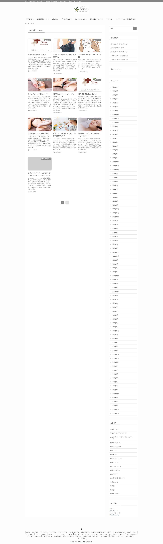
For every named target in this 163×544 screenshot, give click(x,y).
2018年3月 (115, 386)
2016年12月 (115, 409)
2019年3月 (115, 342)
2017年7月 (115, 397)
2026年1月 (115, 111)
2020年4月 (115, 315)
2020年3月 (115, 319)
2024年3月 (115, 197)
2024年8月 (115, 177)
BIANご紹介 (57, 536)
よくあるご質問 (87, 536)
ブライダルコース (47, 536)
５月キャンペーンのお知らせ (119, 59)
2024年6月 (115, 185)
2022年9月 (115, 260)
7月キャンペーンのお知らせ (118, 52)
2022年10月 (115, 256)
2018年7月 (115, 370)
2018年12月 (115, 354)
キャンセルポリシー (130, 536)
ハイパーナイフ (116, 466)
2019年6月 (115, 335)
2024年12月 (115, 162)
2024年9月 (115, 173)
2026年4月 (115, 99)
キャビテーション (132, 532)
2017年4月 (115, 401)
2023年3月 (115, 244)
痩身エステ (115, 482)
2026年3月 (115, 103)
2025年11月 (115, 118)
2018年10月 (115, 362)
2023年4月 (115, 240)
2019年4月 (115, 339)
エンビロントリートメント (81, 534)
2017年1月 (115, 405)
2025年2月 (115, 154)
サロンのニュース (117, 458)
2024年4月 (115, 193)
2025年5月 (115, 142)
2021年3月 (115, 287)
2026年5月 (115, 95)
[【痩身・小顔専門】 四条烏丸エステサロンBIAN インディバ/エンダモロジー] (81, 9)
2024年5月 (115, 189)
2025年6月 (115, 138)
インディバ (115, 429)
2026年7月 (115, 87)
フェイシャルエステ (41, 534)
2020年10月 (115, 291)
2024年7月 (115, 181)
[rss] (81, 529)
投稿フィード (114, 511)
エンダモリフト (116, 443)
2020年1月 (115, 327)
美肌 (113, 490)
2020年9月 (115, 295)
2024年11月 (115, 166)
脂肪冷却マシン (116, 494)
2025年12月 (115, 114)
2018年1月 (115, 390)
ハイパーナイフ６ (74, 532)
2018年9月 (115, 366)
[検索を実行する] (135, 28)
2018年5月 (115, 378)
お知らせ (114, 454)
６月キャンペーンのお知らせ (119, 56)
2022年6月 (115, 268)
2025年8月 (115, 130)
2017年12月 (115, 394)
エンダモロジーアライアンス (48, 532)
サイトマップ (81, 538)
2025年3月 (115, 150)
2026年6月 (115, 91)
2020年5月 (115, 311)
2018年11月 (115, 358)
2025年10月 (115, 122)
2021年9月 (115, 280)
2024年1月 (115, 205)
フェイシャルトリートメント (117, 534)
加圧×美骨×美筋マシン (118, 478)
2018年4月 (115, 382)
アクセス (78, 536)
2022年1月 (115, 272)
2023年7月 (115, 228)
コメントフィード (115, 513)
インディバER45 (62, 532)
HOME (28, 532)
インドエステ (30, 534)
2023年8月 (115, 225)
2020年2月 (115, 323)
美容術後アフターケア (117, 48)
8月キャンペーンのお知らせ (118, 44)
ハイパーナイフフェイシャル (99, 534)
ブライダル (115, 474)
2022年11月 (115, 252)
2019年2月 (115, 346)
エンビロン (115, 450)
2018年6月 (115, 374)
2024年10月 (115, 169)
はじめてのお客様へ (68, 536)
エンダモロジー (116, 446)
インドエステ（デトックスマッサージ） (122, 438)
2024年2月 (115, 201)
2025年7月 (115, 134)
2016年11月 (115, 413)
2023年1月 (115, 248)
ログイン (112, 509)
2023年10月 (115, 217)
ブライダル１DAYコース (34, 536)
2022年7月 (115, 264)
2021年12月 (115, 276)
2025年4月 (115, 146)
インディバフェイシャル (119, 433)
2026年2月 (115, 107)
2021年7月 (115, 284)
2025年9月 (115, 126)
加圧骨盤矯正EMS (120, 532)
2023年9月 (115, 221)
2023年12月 (115, 209)
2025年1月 (115, 158)
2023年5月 (115, 236)
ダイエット (115, 462)
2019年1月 (115, 350)
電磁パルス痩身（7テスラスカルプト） (102, 532)
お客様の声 (96, 536)
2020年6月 (115, 307)
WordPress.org (114, 515)
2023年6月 (115, 232)
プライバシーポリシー (116, 536)
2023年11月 (115, 213)
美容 (113, 486)
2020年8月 (115, 299)
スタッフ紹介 (105, 536)
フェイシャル (116, 470)
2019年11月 (115, 331)
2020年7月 (115, 303)
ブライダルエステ (132, 534)
